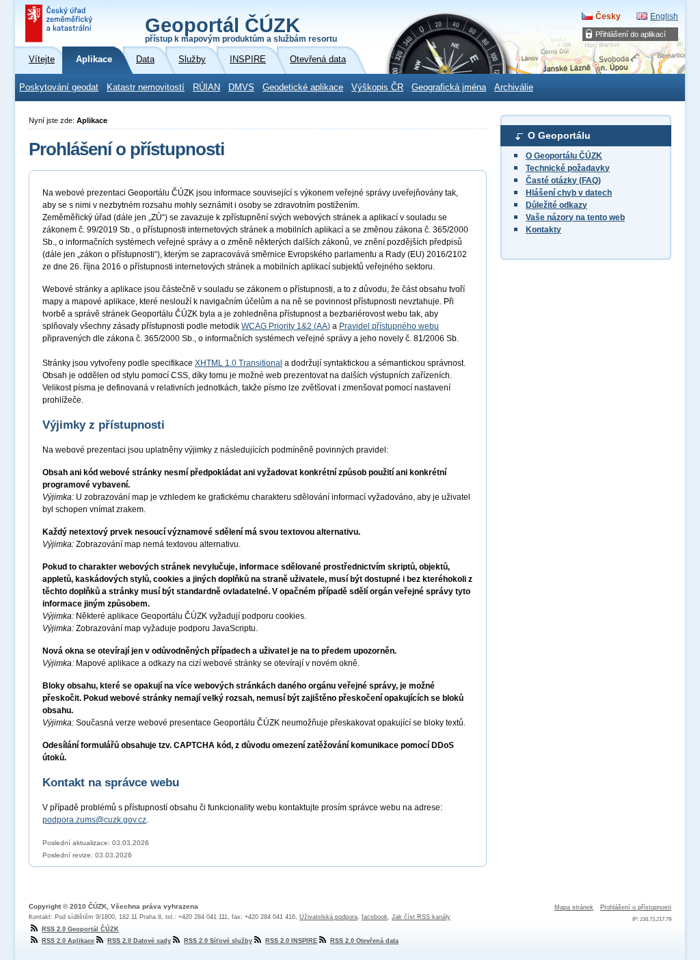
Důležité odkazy (556, 205)
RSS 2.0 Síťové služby (218, 940)
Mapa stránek (573, 907)
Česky (608, 16)
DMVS (241, 87)
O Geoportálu (559, 135)
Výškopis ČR (377, 87)
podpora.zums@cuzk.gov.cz (94, 820)
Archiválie (513, 87)
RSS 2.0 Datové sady (139, 940)
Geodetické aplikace (302, 87)
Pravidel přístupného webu (389, 326)
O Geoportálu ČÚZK (564, 156)
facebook (375, 917)
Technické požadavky (568, 168)
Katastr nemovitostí (146, 87)
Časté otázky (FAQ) (563, 180)
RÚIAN (206, 87)
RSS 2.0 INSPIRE (291, 940)
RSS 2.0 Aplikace (68, 940)
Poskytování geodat (58, 87)
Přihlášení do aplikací (630, 34)
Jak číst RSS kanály (421, 917)
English (664, 16)
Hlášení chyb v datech (569, 193)
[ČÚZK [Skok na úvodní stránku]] (60, 23)
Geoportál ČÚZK (241, 28)
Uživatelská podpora (328, 917)
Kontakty (543, 230)
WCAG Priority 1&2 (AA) (285, 326)
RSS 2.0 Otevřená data (364, 940)
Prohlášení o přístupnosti (635, 907)
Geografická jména (449, 87)
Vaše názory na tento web (575, 217)
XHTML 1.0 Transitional (238, 363)
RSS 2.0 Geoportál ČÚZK (80, 929)
